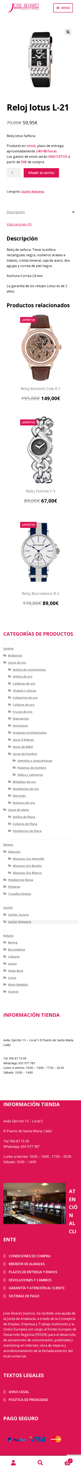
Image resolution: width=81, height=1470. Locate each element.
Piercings (19, 796)
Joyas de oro (17, 663)
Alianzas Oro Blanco (27, 873)
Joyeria (8, 648)
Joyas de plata (18, 810)
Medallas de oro (24, 782)
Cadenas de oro (24, 683)
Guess (12, 964)
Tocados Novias (19, 894)
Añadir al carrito (41, 172)
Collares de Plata (25, 824)
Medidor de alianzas (27, 1264)
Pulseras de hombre (31, 768)
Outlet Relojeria (32, 191)
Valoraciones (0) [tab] (19, 224)
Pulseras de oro (24, 803)
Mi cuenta (13, 1463)
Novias (8, 845)
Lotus (12, 978)
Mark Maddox (18, 984)
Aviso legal (19, 1392)
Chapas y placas (24, 690)
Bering (12, 942)
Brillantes (15, 655)
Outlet (8, 908)
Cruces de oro (22, 712)
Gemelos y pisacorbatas (34, 761)
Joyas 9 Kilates (23, 740)
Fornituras (20, 726)
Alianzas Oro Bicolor (27, 866)
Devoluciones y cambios (30, 1280)
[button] (68, 32)
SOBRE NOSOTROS (16, 1031)
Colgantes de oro (25, 698)
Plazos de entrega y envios (33, 1272)
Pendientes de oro (26, 789)
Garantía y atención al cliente (37, 1288)
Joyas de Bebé (23, 747)
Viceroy (13, 992)
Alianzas (14, 852)
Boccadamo (16, 949)
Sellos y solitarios (30, 775)
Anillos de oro (22, 676)
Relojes (8, 936)
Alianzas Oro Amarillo (28, 859)
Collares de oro (23, 705)
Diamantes (21, 718)
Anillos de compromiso (29, 670)
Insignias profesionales (29, 733)
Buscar (40, 1463)
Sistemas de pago (24, 1296)
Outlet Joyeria (18, 915)
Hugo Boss (15, 971)
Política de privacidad (28, 1399)
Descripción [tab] (16, 212)
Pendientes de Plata (27, 831)
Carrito (62, 1459)
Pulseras (14, 887)
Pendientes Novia (20, 880)
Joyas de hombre (25, 754)
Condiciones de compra (29, 1256)
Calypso (14, 957)
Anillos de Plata (24, 817)
